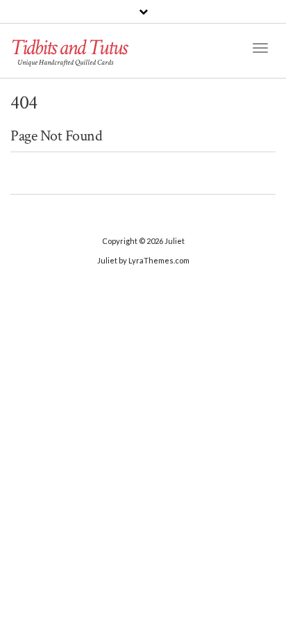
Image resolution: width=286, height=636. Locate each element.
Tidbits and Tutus (68, 47)
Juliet (175, 240)
